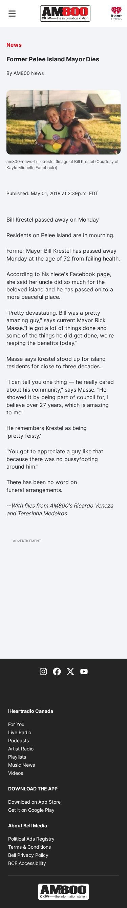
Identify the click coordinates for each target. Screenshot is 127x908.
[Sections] (12, 13)
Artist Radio (21, 748)
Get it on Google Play (31, 810)
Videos (15, 773)
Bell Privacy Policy (28, 855)
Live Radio (19, 732)
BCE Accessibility (27, 863)
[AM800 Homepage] (65, 13)
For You (16, 724)
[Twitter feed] (70, 671)
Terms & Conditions (29, 847)
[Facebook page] (57, 671)
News (14, 44)
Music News (21, 765)
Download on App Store (34, 802)
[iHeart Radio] (116, 12)
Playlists (17, 757)
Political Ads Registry (31, 839)
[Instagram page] (43, 671)
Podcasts (18, 740)
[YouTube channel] (84, 671)
